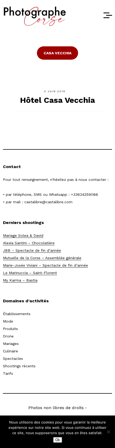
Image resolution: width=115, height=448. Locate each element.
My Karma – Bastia (20, 280)
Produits (10, 329)
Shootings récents (19, 366)
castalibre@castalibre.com (48, 202)
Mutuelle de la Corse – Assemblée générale (42, 258)
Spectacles (13, 358)
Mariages (11, 343)
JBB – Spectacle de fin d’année (32, 250)
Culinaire (10, 351)
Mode (8, 321)
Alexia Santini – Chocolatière (29, 243)
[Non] (108, 431)
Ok (57, 440)
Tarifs (8, 373)
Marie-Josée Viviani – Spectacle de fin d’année (45, 265)
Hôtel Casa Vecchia (57, 100)
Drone (8, 336)
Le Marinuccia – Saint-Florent (30, 273)
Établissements (16, 314)
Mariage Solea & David (23, 235)
